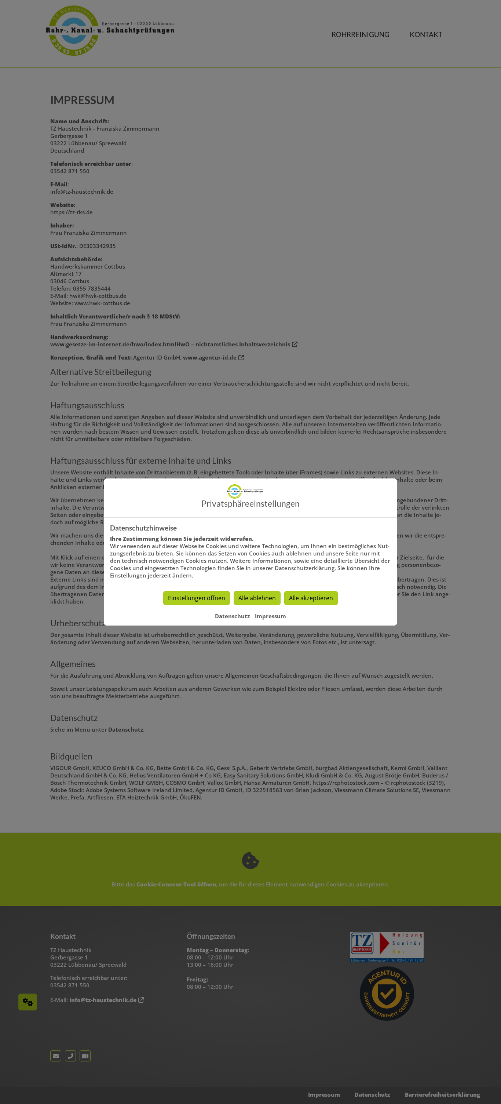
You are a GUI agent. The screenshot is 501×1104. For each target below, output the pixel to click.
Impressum (270, 616)
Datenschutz (232, 616)
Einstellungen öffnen (196, 598)
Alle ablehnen (257, 598)
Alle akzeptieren (311, 598)
